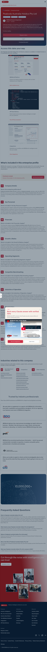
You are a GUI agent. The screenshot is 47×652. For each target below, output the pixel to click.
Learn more (31, 341)
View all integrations (15, 341)
